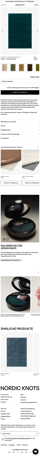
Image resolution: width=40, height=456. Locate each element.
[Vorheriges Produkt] (3, 31)
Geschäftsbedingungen (28, 416)
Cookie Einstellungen (27, 413)
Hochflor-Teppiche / (14, 57)
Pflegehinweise (5, 416)
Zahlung (23, 397)
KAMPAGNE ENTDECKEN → (11, 260)
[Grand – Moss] (13, 67)
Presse (3, 419)
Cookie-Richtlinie (26, 411)
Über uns (4, 409)
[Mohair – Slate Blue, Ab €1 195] (17, 352)
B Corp (3, 411)
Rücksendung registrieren (29, 402)
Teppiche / (4, 57)
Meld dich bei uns (6, 397)
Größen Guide (34, 77)
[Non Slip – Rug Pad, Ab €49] (11, 162)
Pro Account (5, 394)
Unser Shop (4, 399)
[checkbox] (2, 439)
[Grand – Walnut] (30, 67)
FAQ (22, 395)
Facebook (4, 445)
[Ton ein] (7, 239)
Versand (23, 400)
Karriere (3, 402)
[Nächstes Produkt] (37, 31)
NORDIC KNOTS (20, 5)
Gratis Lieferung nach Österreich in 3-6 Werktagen (23, 87)
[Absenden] (37, 434)
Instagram (12, 445)
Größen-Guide (5, 414)
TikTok (18, 445)
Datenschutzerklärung (28, 409)
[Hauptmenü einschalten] (2, 5)
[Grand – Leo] (21, 67)
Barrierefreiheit (25, 418)
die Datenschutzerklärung (18, 438)
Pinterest (25, 445)
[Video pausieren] (3, 239)
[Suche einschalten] (5, 5)
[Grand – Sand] (4, 67)
